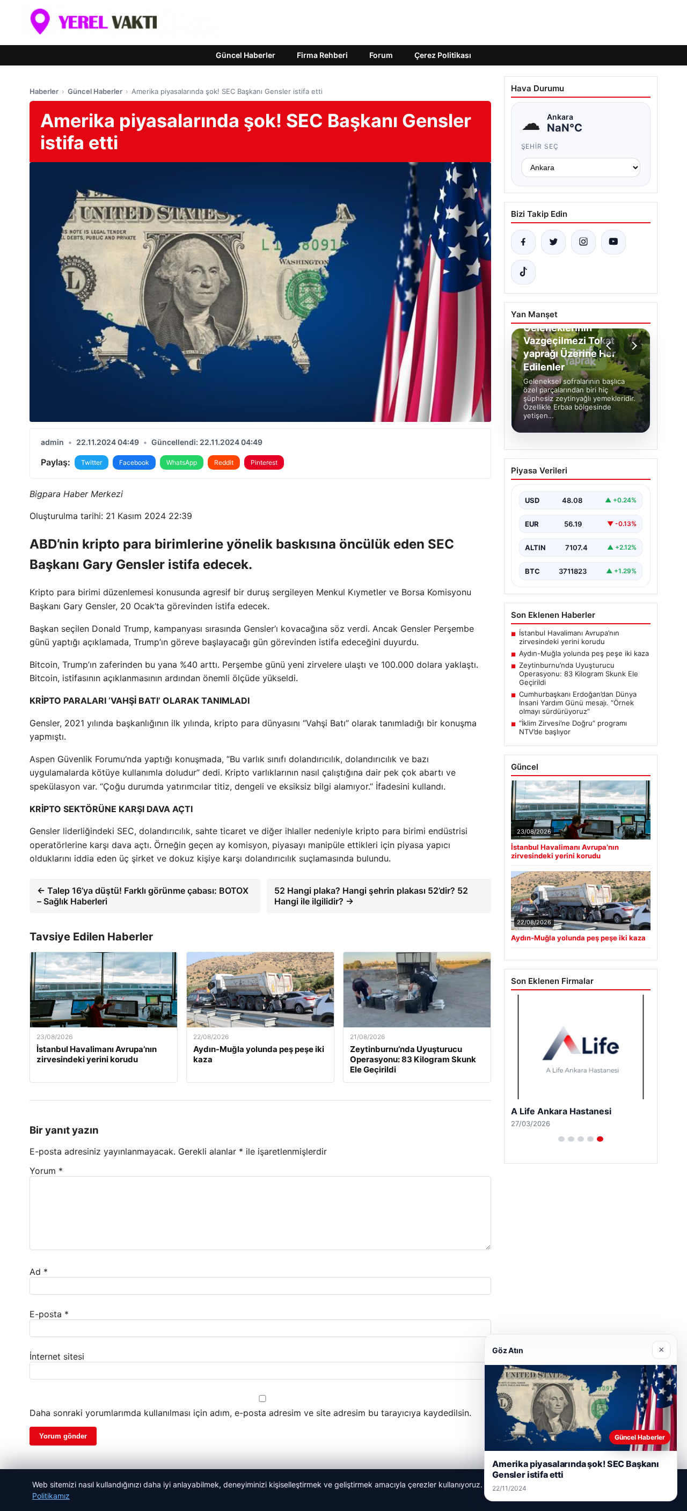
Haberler (44, 91)
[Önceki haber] (610, 346)
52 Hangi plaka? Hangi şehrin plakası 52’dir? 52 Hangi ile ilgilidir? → (371, 896)
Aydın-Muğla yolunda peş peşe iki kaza (584, 653)
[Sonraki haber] (633, 346)
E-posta (49, 1314)
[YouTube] (613, 242)
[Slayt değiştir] (561, 1139)
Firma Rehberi (322, 55)
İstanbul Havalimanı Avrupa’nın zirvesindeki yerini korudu (569, 637)
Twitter (91, 462)
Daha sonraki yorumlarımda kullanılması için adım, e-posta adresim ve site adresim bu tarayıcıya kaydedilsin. (250, 1412)
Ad (39, 1271)
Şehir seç (540, 146)
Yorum (46, 1170)
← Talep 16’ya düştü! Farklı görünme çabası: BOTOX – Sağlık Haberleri (143, 896)
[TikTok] (523, 272)
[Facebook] (523, 242)
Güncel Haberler (245, 55)
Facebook (134, 462)
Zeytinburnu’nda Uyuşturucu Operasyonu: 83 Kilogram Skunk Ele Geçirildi (578, 674)
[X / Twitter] (553, 242)
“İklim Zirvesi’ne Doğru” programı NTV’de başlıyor (573, 727)
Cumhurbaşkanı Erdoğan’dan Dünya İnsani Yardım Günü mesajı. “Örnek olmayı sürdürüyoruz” (578, 703)
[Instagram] (583, 242)
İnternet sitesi (57, 1356)
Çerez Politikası (442, 55)
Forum (381, 55)
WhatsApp (181, 462)
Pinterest (264, 462)
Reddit (223, 462)
